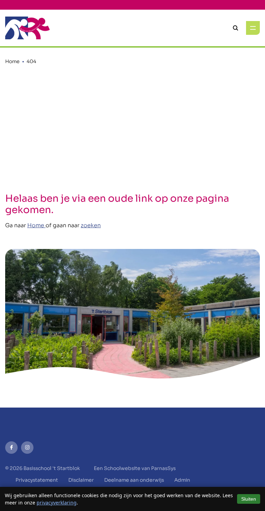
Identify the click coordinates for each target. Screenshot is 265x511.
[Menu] (253, 28)
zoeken (91, 225)
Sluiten (248, 499)
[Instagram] (27, 447)
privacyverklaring (57, 502)
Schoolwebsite (122, 468)
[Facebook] (11, 447)
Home (12, 61)
